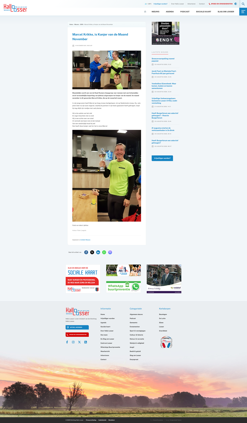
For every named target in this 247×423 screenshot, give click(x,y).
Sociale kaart (203, 12)
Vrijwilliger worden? (162, 158)
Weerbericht (105, 351)
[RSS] (85, 342)
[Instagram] (73, 342)
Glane (161, 323)
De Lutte (162, 318)
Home (146, 12)
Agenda (170, 12)
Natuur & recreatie (137, 339)
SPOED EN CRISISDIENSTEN (222, 4)
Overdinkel (163, 331)
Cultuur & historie (136, 335)
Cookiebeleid (102, 420)
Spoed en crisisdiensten (77, 334)
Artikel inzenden (76, 327)
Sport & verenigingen (137, 331)
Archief (82, 240)
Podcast (184, 12)
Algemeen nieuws (136, 314)
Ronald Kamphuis (158, 420)
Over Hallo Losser (177, 4)
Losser (161, 327)
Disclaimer (111, 420)
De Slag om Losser (107, 339)
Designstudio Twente (175, 420)
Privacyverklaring (91, 420)
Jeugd (132, 347)
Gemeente (133, 323)
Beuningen (163, 314)
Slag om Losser (226, 12)
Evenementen (135, 327)
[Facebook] (67, 342)
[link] (236, 4)
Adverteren (191, 4)
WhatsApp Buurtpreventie (110, 347)
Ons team (104, 335)
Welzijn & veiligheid (137, 343)
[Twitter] (79, 342)
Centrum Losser (106, 343)
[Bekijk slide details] (165, 33)
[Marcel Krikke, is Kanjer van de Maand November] (106, 70)
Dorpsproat (134, 359)
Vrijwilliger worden (108, 318)
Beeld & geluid (135, 351)
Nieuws (155, 12)
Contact (202, 4)
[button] (243, 4)
